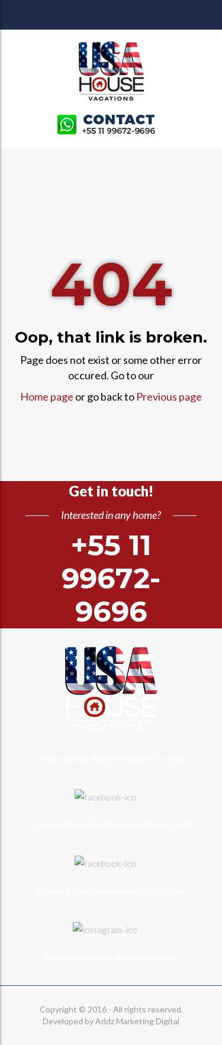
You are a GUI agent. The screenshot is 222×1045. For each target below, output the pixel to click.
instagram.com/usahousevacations (112, 957)
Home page (46, 396)
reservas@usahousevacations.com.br (111, 758)
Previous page (169, 396)
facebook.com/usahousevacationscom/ (111, 890)
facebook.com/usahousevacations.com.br (113, 824)
